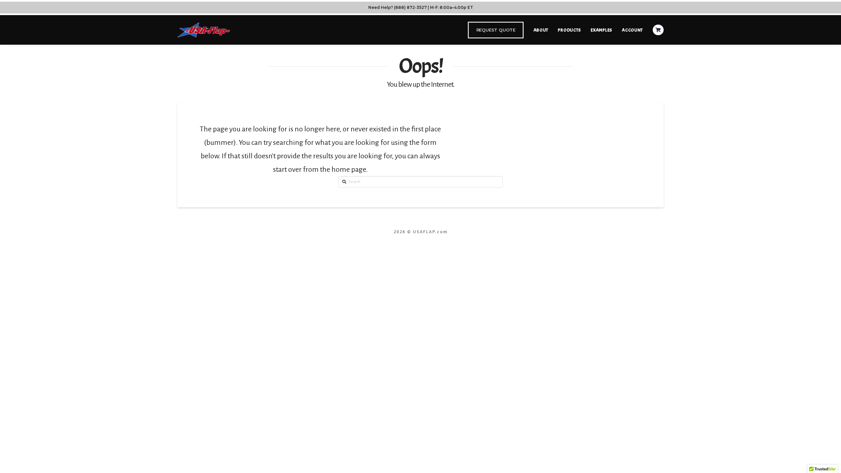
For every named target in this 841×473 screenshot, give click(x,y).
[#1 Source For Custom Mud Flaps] (203, 29)
